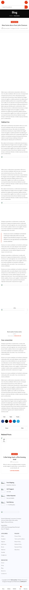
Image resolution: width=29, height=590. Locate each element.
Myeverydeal (7, 28)
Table (10, 416)
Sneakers (3, 539)
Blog (2, 568)
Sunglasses (4, 555)
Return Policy (18, 541)
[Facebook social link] (2, 421)
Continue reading (14, 470)
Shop (2, 565)
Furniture (14, 454)
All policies (17, 549)
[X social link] (6, 421)
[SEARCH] (26, 7)
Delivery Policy (18, 544)
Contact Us (4, 573)
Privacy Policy (18, 536)
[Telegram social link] (18, 421)
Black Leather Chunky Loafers (14, 332)
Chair (4, 416)
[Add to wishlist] (25, 309)
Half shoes (3, 544)
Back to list (14, 428)
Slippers (3, 541)
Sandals (3, 552)
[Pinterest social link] (10, 421)
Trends (17, 416)
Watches (3, 549)
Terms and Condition (20, 539)
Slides (2, 536)
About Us (3, 571)
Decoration (17, 15)
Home (10, 15)
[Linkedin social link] (14, 421)
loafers (14, 334)
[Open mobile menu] (2, 2)
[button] (25, 312)
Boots (2, 547)
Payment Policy (18, 547)
